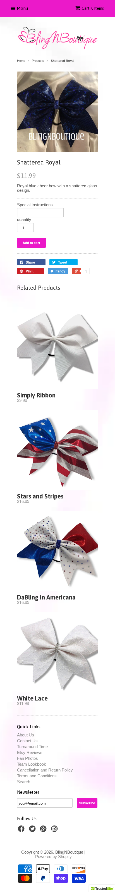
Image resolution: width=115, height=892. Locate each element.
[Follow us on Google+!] (44, 830)
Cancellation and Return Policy (45, 770)
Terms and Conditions (37, 775)
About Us (25, 735)
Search (23, 781)
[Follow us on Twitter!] (33, 830)
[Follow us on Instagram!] (55, 830)
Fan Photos (27, 758)
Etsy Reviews (29, 752)
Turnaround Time (32, 746)
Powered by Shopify (53, 856)
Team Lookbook (31, 764)
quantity (24, 219)
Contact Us (27, 740)
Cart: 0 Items (93, 8)
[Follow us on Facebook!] (22, 830)
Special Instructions (35, 205)
